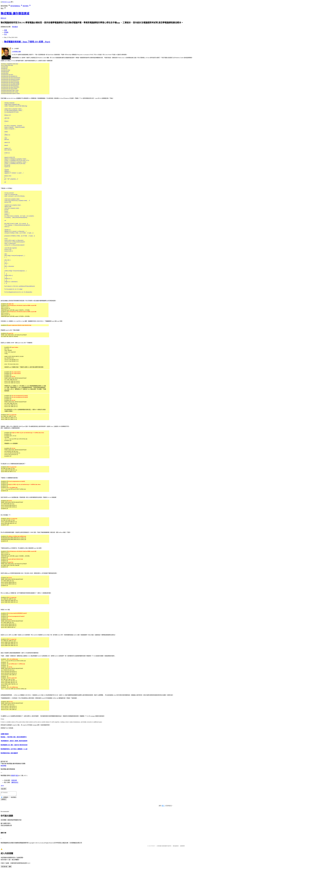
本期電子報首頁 (5, 734)
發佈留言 (3, 799)
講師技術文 (14, 782)
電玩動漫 (15, 27)
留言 (17, 775)
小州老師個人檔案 (16, 51)
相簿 (5, 30)
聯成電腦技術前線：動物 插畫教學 (9, 753)
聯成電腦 (3, 765)
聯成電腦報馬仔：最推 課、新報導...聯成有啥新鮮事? (14, 741)
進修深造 (14, 780)
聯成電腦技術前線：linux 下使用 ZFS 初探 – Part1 (27, 42)
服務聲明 (182, 846)
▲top (2, 785)
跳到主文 (3, 18)
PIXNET (153, 846)
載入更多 (3, 788)
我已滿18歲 (4, 866)
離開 (10, 866)
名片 (5, 34)
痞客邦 (13, 775)
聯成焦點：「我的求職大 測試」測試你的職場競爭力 (14, 737)
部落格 (6, 32)
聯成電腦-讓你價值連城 (15, 13)
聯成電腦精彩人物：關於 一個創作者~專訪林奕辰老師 (14, 745)
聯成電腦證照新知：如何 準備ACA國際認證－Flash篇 (14, 749)
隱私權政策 (176, 846)
